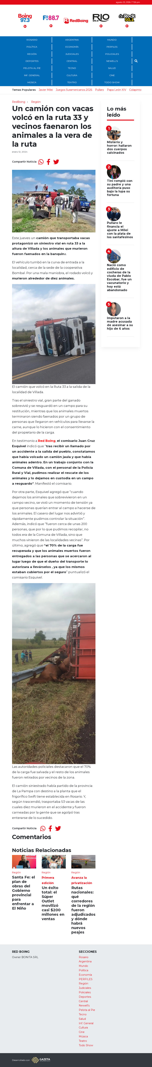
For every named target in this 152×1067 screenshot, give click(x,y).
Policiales (112, 54)
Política (32, 46)
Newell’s (112, 61)
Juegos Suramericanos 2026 (74, 89)
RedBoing (18, 102)
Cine (112, 75)
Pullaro (99, 89)
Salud (112, 68)
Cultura (72, 75)
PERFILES (112, 46)
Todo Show (112, 82)
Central (72, 61)
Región (32, 54)
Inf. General (32, 75)
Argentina (72, 39)
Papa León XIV (116, 89)
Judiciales (72, 54)
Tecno (72, 68)
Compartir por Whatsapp (41, 162)
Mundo (112, 39)
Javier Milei (46, 89)
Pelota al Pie (32, 68)
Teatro (72, 82)
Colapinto (135, 89)
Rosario (32, 39)
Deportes (32, 61)
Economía (72, 46)
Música (31, 82)
